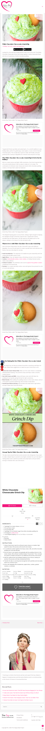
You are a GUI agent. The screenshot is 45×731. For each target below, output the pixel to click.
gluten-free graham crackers (35, 262)
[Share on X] (2, 364)
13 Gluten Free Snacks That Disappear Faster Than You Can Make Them (20, 697)
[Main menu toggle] (42, 6)
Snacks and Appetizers (18, 46)
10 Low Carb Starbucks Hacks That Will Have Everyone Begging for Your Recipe (22, 690)
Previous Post (5, 622)
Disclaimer (19, 717)
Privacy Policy (20, 715)
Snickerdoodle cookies (13, 259)
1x (37, 523)
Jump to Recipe (18, 49)
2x (39, 523)
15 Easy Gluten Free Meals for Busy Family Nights (14, 695)
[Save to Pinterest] (2, 367)
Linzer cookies (22, 259)
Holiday (5, 46)
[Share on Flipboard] (2, 369)
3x (41, 523)
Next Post (40, 622)
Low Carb (9, 46)
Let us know (22, 588)
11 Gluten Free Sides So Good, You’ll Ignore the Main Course (17, 700)
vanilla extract (14, 532)
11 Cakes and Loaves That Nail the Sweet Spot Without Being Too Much (20, 692)
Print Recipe (28, 49)
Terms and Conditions (22, 720)
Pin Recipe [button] (33, 505)
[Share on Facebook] (2, 361)
